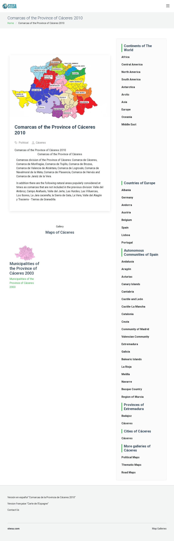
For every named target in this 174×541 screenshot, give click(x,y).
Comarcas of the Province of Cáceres (60, 154)
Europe (126, 109)
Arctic (125, 94)
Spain (124, 227)
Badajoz (126, 415)
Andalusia (127, 261)
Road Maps (128, 472)
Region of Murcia (132, 396)
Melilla (125, 374)
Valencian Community (135, 336)
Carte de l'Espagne (38, 503)
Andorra (126, 205)
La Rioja (126, 366)
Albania (126, 190)
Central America (132, 64)
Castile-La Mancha (133, 306)
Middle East (128, 124)
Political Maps (130, 457)
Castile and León (132, 299)
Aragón (126, 269)
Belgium (126, 220)
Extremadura (129, 344)
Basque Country (131, 389)
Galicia (125, 351)
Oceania (126, 117)
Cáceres (127, 423)
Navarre (126, 381)
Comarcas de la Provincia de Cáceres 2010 (52, 497)
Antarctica (128, 87)
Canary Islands (130, 284)
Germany (127, 197)
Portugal (127, 242)
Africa (125, 57)
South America (131, 79)
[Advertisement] (71, 39)
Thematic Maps (131, 464)
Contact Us (13, 510)
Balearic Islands (131, 359)
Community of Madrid (135, 329)
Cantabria (127, 291)
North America (130, 72)
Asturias (126, 276)
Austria (126, 212)
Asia (124, 102)
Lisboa (125, 235)
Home (10, 23)
